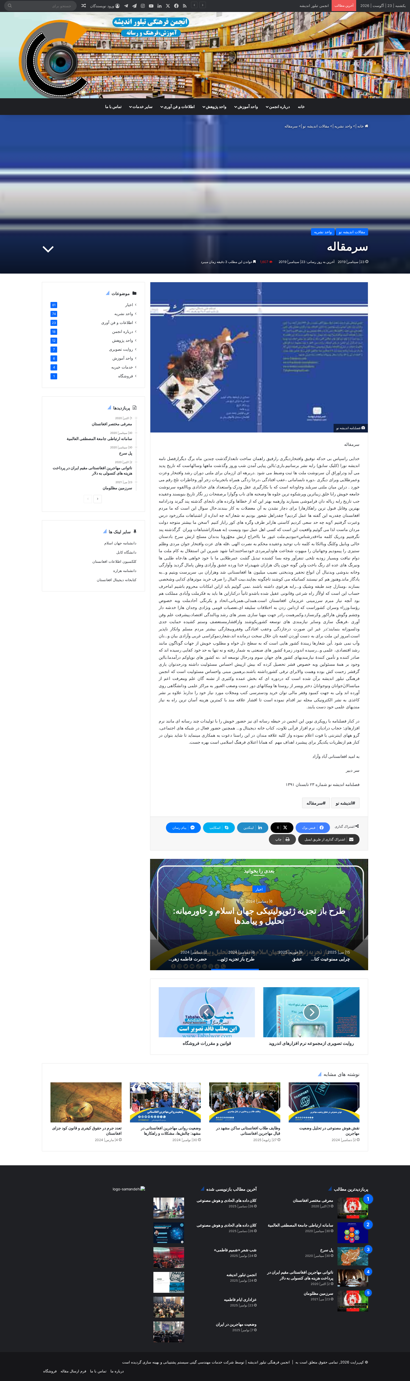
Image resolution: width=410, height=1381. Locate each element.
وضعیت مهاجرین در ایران (236, 1324)
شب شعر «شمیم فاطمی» (308, 5)
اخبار (259, 889)
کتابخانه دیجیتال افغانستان (116, 580)
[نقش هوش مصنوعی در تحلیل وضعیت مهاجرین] (324, 1102)
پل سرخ (326, 1249)
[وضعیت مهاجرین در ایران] (168, 1331)
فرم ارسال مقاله (73, 1371)
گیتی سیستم (187, 1362)
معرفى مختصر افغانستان (313, 1200)
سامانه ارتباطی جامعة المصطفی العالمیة (300, 1225)
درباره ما (117, 1371)
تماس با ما (113, 106)
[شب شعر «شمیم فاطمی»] (168, 1257)
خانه (301, 106)
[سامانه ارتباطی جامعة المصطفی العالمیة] (352, 1232)
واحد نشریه (343, 126)
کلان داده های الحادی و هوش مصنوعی (227, 1200)
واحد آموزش (248, 106)
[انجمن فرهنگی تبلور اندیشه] (205, 55)
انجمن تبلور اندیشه (241, 1274)
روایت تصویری (121, 349)
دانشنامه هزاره (124, 570)
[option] (259, 914)
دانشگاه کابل (126, 552)
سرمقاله (315, 803)
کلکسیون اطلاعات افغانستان (114, 561)
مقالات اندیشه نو (316, 126)
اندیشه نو (344, 803)
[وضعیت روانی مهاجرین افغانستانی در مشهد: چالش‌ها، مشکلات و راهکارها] (165, 1102)
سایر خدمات (142, 106)
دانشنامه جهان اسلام (120, 543)
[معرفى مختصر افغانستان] (352, 1208)
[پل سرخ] (352, 1256)
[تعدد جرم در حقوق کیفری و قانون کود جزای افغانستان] (86, 1102)
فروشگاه (125, 376)
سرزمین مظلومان (318, 1293)
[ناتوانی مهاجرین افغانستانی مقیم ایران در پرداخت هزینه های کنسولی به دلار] (352, 1278)
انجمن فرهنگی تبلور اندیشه (268, 1362)
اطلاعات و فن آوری (179, 106)
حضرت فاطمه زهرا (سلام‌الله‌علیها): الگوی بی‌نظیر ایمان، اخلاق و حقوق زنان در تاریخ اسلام (259, 915)
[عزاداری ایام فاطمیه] (168, 1307)
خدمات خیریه (122, 367)
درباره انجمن (279, 106)
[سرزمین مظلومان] (352, 1301)
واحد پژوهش (216, 106)
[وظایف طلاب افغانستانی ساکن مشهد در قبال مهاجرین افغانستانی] (244, 1102)
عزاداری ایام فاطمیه (240, 1299)
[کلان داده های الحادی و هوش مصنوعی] (168, 1208)
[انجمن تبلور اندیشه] (168, 1282)
